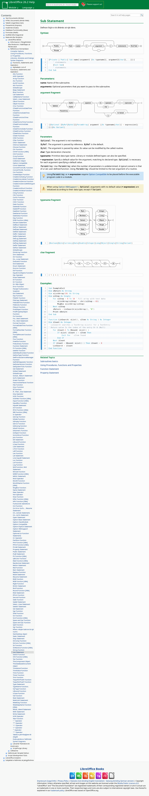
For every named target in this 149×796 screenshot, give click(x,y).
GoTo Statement (19, 378)
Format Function (19, 323)
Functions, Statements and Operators (21, 63)
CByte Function (18, 104)
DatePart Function (19, 211)
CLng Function (18, 156)
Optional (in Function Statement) (21, 534)
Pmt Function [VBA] (20, 542)
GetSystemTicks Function (22, 366)
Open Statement (19, 517)
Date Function (18, 204)
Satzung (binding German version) (120, 781)
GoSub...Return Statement (22, 376)
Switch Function (19, 654)
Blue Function (18, 92)
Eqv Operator (18, 275)
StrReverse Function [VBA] (23, 648)
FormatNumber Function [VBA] (22, 331)
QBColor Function (19, 558)
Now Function (18, 497)
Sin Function (17, 616)
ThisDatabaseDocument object (22, 665)
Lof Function (17, 462)
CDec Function (18, 140)
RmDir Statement (19, 586)
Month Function (19, 481)
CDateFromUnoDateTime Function (22, 109)
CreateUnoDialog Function (23, 177)
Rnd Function (18, 588)
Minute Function (19, 472)
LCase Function (18, 444)
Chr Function (17, 149)
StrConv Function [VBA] (21, 643)
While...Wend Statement (22, 709)
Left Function (18, 451)
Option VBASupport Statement (20, 530)
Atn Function (17, 85)
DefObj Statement (19, 241)
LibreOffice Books (92, 769)
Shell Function (18, 613)
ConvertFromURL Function (23, 168)
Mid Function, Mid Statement (20, 468)
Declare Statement (20, 222)
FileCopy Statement (20, 300)
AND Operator (18, 76)
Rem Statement (18, 570)
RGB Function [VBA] (20, 581)
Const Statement (19, 165)
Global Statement (19, 371)
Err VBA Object (18, 284)
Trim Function (18, 677)
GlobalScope (17, 88)
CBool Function (18, 101)
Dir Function (17, 257)
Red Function (18, 568)
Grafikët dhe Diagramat (14, 35)
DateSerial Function (20, 213)
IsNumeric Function (20, 430)
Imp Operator (18, 394)
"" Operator (17, 730)
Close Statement (19, 158)
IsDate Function (19, 419)
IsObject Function (19, 433)
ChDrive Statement (20, 145)
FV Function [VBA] (19, 348)
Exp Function (18, 296)
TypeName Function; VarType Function (20, 687)
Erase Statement (19, 277)
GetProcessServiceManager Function (23, 358)
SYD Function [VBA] (20, 657)
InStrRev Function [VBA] (22, 398)
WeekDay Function (20, 702)
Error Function (18, 286)
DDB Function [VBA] (20, 220)
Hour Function (18, 387)
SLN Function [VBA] (20, 618)
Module (12, 7)
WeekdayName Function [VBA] (22, 706)
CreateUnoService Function (23, 181)
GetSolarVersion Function (22, 364)
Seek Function (18, 600)
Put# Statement (19, 554)
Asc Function (17, 81)
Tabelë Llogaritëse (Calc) (15, 23)
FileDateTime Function (21, 302)
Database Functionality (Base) (17, 30)
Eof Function (17, 270)
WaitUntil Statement (20, 700)
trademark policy (57, 790)
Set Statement (18, 609)
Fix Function (17, 316)
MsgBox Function (19, 488)
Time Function (18, 673)
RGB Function (18, 579)
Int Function (17, 408)
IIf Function (17, 389)
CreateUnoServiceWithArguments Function (23, 185)
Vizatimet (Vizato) (12, 28)
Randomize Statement (21, 563)
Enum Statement (19, 266)
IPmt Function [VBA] (20, 410)
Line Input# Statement (21, 458)
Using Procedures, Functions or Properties (21, 54)
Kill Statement (18, 440)
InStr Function (18, 396)
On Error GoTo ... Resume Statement (22, 509)
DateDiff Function (19, 209)
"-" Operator (17, 721)
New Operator (18, 492)
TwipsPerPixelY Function (22, 682)
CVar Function (18, 200)
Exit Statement (18, 293)
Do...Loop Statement (20, 259)
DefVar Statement (19, 248)
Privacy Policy (63, 781)
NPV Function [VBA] (20, 501)
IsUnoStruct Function (21, 435)
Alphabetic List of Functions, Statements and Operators (20, 69)
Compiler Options (17, 51)
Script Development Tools (17, 755)
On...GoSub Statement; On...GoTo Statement (21, 514)
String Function (18, 650)
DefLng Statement (19, 238)
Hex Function (18, 385)
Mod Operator (18, 478)
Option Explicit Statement (22, 526)
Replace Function (19, 572)
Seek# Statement (19, 602)
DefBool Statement (20, 225)
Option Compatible (20, 163)
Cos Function (18, 172)
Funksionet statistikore (21, 504)
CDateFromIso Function (22, 131)
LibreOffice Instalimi (13, 758)
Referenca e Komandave (19, 49)
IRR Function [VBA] (20, 412)
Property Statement (20, 549)
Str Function (17, 645)
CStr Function (18, 195)
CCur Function (18, 106)
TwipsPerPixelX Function (22, 680)
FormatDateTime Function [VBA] (23, 326)
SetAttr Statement (19, 606)
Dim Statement (18, 254)
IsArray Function (19, 417)
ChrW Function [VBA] (21, 152)
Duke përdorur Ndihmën (22, 739)
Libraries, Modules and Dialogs (22, 58)
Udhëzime (14, 751)
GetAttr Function (19, 350)
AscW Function (18, 83)
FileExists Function (20, 305)
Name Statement (19, 490)
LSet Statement (18, 446)
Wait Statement (18, 698)
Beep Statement (19, 90)
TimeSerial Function (20, 668)
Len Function (18, 453)
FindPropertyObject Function (20, 313)
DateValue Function (20, 216)
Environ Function (19, 268)
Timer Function (18, 675)
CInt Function (18, 154)
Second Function (19, 597)
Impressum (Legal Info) (46, 781)
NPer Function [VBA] (20, 499)
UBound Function (19, 691)
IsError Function (19, 424)
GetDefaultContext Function (23, 353)
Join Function (18, 437)
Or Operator (17, 538)
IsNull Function (18, 428)
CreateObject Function (21, 174)
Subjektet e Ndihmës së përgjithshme (20, 760)
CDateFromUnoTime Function (20, 118)
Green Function (18, 380)
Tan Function (17, 659)
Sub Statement (18, 652)
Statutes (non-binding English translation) (87, 781)
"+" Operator (17, 725)
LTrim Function (18, 449)
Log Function (18, 465)
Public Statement (19, 552)
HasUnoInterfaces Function (23, 382)
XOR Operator (18, 716)
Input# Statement (19, 405)
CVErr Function (18, 202)
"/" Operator (17, 728)
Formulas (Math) (12, 32)
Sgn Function (18, 611)
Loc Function (17, 460)
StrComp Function (19, 641)
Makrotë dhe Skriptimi (14, 37)
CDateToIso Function (20, 133)
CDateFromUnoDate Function (20, 125)
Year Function (18, 718)
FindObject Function (20, 309)
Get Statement (18, 369)
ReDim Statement (19, 565)
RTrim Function (18, 595)
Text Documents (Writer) (15, 18)
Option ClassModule (20, 522)
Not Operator (18, 494)
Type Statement (19, 684)
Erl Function (17, 280)
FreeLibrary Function (20, 344)
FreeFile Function (19, 341)
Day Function (18, 218)
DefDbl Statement (19, 232)
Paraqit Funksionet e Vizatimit (20, 290)
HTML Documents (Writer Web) (17, 20)
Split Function (18, 625)
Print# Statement (19, 547)
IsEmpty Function (19, 421)
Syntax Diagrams (16, 60)
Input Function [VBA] (21, 401)
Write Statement (19, 714)
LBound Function (19, 442)
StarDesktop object (20, 634)
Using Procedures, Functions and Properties (61, 365)
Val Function (17, 696)
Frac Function (18, 339)
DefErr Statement (19, 234)
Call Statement (18, 94)
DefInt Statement (19, 236)
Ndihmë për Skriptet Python (18, 753)
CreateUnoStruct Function (22, 188)
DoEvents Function (20, 261)
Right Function (18, 584)
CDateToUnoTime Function (23, 122)
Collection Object (19, 161)
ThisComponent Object (21, 661)
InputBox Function (20, 403)
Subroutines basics (49, 361)
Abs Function (18, 74)
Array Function (18, 78)
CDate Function (18, 136)
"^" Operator (17, 732)
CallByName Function (21, 97)
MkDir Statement (19, 476)
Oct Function (17, 506)
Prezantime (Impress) (14, 25)
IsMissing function (20, 426)
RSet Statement (18, 593)
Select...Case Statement (21, 99)
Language (27, 7)
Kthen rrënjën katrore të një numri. (23, 630)
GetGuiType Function (21, 355)
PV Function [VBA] (20, 556)
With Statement (18, 712)
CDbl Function (18, 138)
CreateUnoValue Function (22, 190)
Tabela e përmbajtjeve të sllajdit (22, 735)
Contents (6, 15)
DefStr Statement (19, 245)
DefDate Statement (20, 229)
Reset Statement (19, 574)
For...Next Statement (20, 318)
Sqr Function (17, 627)
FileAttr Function (19, 298)
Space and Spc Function (22, 620)
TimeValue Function (20, 670)
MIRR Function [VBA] (21, 474)
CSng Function (18, 193)
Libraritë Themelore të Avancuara (19, 745)
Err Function (17, 282)
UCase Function (19, 693)
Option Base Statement (21, 520)
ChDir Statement (19, 142)
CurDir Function (19, 197)
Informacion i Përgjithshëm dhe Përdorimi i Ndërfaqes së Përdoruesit (19, 44)
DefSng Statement (19, 243)
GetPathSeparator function (23, 362)
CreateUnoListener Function (23, 179)
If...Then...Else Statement (22, 392)
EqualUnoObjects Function (23, 273)
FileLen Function (19, 307)
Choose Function (19, 147)
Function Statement (20, 346)
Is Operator (17, 414)
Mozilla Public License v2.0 (128, 783)
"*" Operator (17, 723)
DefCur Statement (19, 227)
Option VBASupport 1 (68, 186)
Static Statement (19, 636)
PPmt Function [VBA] (21, 545)
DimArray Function (20, 252)
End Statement (18, 264)
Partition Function (19, 540)
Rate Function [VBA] (20, 561)
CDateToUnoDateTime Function (21, 114)
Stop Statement (18, 638)
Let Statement (18, 456)
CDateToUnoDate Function (23, 129)
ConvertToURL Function (22, 170)
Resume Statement (20, 577)
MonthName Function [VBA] (21, 484)
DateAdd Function (19, 206)
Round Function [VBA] (21, 590)
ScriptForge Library (20, 748)
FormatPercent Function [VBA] (22, 335)
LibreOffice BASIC (14, 40)
